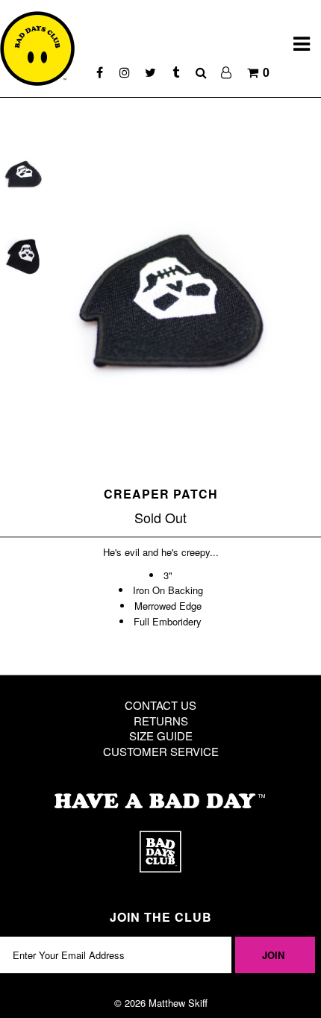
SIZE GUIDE (161, 735)
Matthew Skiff (178, 1003)
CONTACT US (160, 705)
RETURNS (161, 720)
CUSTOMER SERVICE (161, 751)
